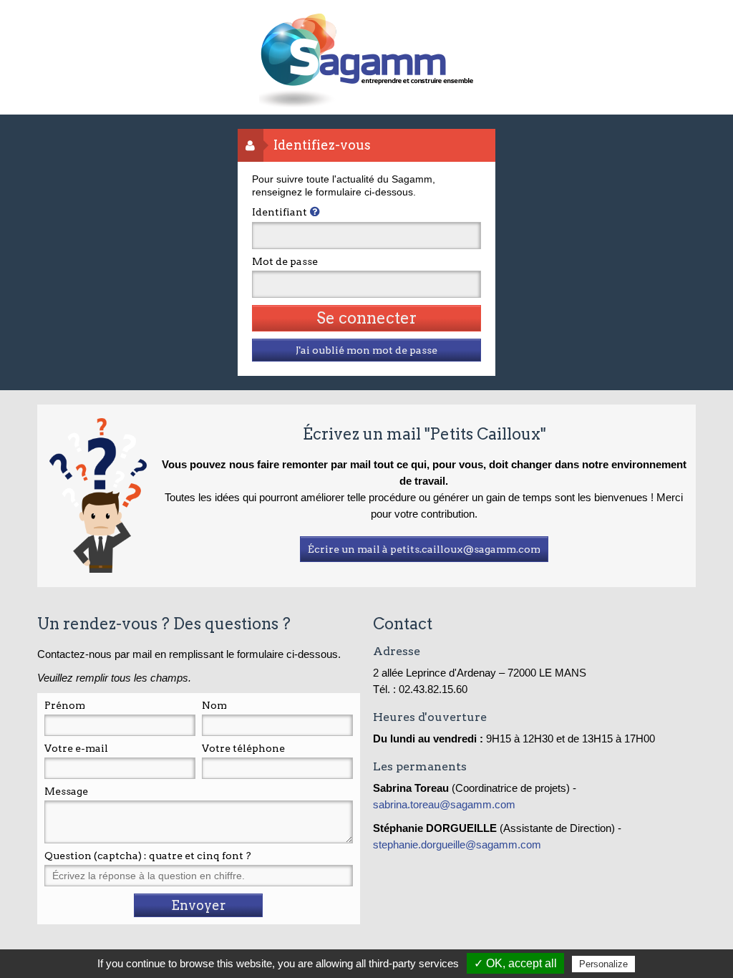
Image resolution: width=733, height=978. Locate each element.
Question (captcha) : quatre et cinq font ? (147, 855)
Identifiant (279, 212)
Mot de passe (285, 261)
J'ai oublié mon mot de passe (366, 350)
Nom (214, 705)
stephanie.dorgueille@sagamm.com (457, 844)
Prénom (64, 705)
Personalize (603, 964)
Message (66, 791)
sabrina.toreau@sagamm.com (445, 804)
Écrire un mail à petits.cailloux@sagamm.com (424, 549)
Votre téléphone (243, 748)
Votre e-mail (76, 748)
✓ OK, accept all (515, 963)
